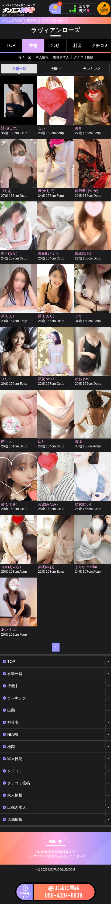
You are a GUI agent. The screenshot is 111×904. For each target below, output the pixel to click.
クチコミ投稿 (83, 57)
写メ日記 (24, 57)
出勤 (55, 45)
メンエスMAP (12, 20)
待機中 (55, 69)
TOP (10, 45)
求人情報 (42, 57)
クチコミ (100, 45)
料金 (77, 45)
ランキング (91, 69)
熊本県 (32, 20)
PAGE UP (55, 841)
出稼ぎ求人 (61, 57)
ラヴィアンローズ (55, 20)
